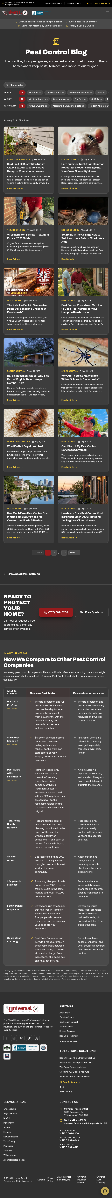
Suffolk (96, 99)
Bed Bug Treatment (69, 1036)
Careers (41, 1179)
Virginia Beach (38, 99)
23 (64, 552)
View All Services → (70, 1041)
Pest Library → (67, 1091)
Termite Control (67, 1017)
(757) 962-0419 (70, 1147)
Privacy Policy (51, 1179)
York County (9, 1141)
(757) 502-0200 (74, 3)
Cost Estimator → (71, 1082)
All (22, 92)
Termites (35, 92)
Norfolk (80, 99)
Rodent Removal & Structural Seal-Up (77, 1058)
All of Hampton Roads (15, 1160)
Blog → (63, 1087)
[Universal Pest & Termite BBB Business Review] (25, 1047)
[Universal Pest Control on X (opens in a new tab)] (37, 1038)
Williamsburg (10, 1155)
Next (72, 552)
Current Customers (53, 3)
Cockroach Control (69, 1022)
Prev (39, 552)
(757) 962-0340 (70, 1140)
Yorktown (8, 1150)
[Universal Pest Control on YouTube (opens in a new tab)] (21, 1038)
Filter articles (16, 85)
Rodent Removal (67, 1031)
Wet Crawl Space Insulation (73, 1067)
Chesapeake (61, 99)
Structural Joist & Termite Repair (75, 1076)
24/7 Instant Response (98, 3)
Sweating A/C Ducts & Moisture (74, 1072)
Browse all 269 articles (24, 574)
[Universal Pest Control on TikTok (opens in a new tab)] (29, 1038)
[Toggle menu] (107, 13)
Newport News (11, 1136)
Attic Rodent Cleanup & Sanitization (76, 1062)
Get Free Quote (89, 612)
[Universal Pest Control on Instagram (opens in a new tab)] (14, 1038)
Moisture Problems (80, 92)
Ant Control (65, 1012)
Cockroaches (55, 92)
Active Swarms (38, 106)
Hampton (8, 1132)
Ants (101, 92)
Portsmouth (9, 1123)
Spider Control (67, 1026)
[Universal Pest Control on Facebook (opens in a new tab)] (6, 1038)
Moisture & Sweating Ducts (68, 106)
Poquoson (8, 1146)
